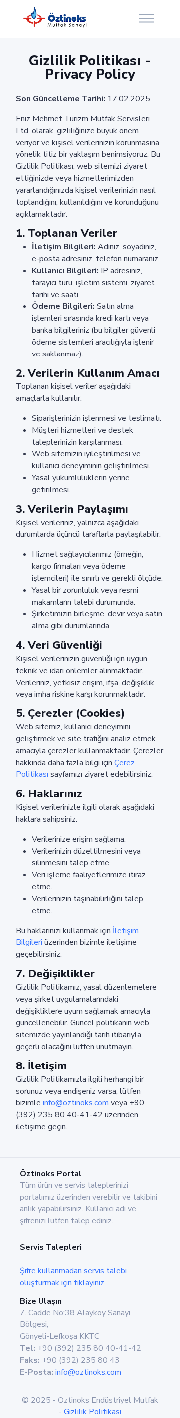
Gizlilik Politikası (93, 1411)
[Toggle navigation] (147, 19)
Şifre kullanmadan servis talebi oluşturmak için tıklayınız (73, 1276)
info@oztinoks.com (76, 1102)
